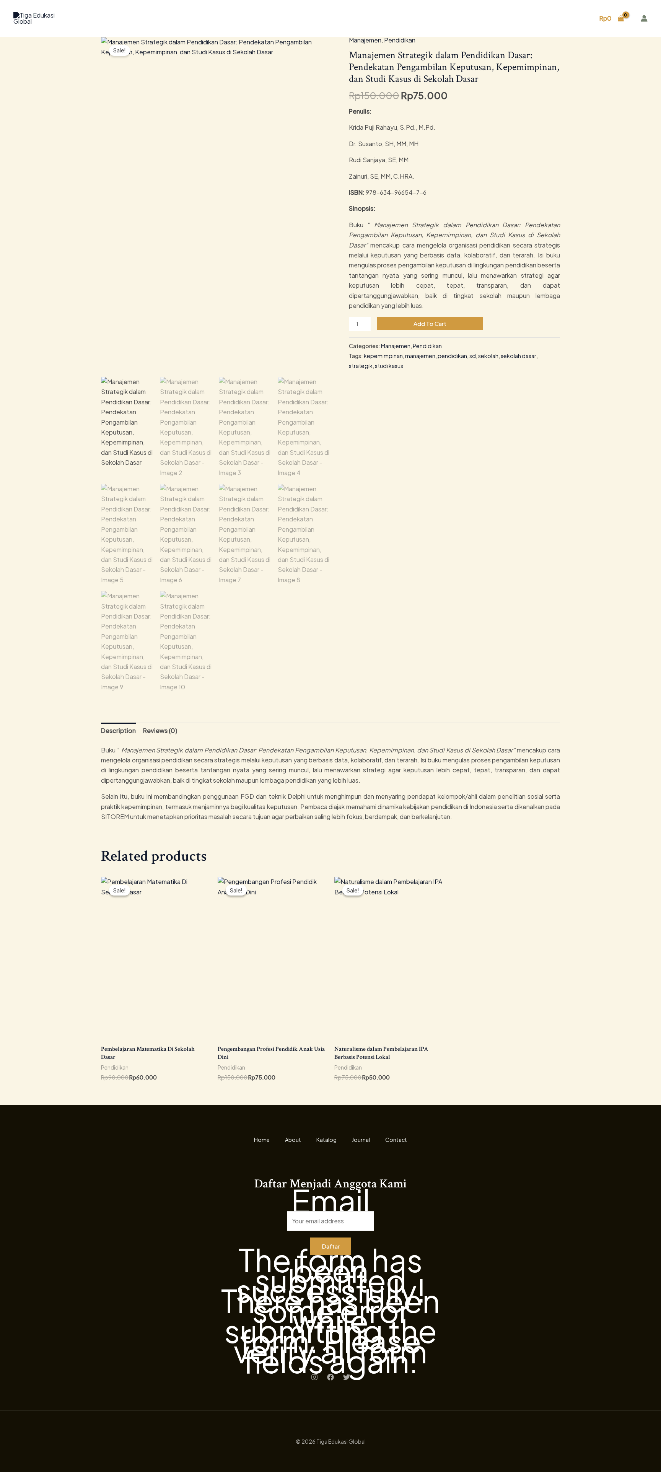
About (460, 18)
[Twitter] (346, 1377)
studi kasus (389, 365)
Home (427, 18)
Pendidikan (399, 40)
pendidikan (452, 355)
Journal (531, 18)
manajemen (420, 355)
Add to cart (430, 323)
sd (472, 355)
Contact (569, 18)
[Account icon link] (644, 18)
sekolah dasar (518, 355)
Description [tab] (118, 730)
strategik (361, 365)
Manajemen (365, 40)
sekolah (488, 355)
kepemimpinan (383, 355)
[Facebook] (330, 1377)
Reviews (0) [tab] (160, 730)
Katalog (495, 18)
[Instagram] (314, 1377)
